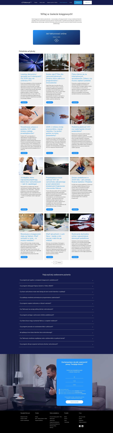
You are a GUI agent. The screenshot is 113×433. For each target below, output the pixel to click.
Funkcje (35, 2)
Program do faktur (24, 418)
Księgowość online (24, 416)
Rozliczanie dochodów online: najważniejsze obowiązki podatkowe (80, 236)
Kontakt (80, 418)
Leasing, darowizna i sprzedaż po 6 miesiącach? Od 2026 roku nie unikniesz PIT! (31, 77)
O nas (71, 2)
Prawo (65, 420)
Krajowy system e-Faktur (52, 2)
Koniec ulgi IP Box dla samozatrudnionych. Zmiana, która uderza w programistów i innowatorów (55, 78)
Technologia (66, 422)
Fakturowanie (52, 418)
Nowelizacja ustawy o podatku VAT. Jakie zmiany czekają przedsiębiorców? (29, 130)
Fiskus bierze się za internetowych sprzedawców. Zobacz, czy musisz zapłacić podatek (82, 77)
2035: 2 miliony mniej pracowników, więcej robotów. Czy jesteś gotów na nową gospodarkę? (54, 131)
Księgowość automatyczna (54, 422)
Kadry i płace (42, 2)
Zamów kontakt (74, 402)
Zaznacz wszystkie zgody (64, 389)
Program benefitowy (39, 420)
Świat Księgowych (63, 2)
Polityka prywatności (82, 422)
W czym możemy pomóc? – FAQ (56, 416)
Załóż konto (87, 2)
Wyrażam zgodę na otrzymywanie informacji (71, 392)
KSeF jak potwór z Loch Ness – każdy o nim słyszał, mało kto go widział (55, 237)
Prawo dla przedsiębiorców (55, 424)
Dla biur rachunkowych (25, 420)
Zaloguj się (78, 2)
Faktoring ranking (53, 425)
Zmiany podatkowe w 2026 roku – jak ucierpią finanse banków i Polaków (82, 179)
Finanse (65, 418)
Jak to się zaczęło (82, 416)
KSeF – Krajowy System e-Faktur (41, 418)
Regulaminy (81, 420)
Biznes (65, 416)
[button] (56, 280)
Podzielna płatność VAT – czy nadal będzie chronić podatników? (82, 129)
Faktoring (51, 427)
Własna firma (52, 420)
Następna (59, 262)
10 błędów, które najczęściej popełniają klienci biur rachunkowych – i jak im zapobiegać (31, 180)
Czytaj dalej (24, 102)
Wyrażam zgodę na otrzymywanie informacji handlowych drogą (73, 393)
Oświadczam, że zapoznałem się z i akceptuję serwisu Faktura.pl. (72, 390)
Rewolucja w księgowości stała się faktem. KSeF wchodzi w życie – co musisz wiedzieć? (31, 237)
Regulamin (77, 390)
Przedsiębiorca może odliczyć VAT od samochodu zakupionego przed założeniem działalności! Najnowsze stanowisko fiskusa (55, 182)
